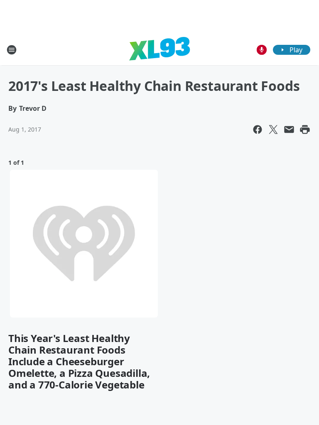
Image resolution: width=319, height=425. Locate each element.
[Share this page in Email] (289, 129)
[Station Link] (159, 49)
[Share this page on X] (273, 129)
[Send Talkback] (262, 50)
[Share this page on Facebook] (257, 129)
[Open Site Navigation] (12, 50)
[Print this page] (305, 129)
